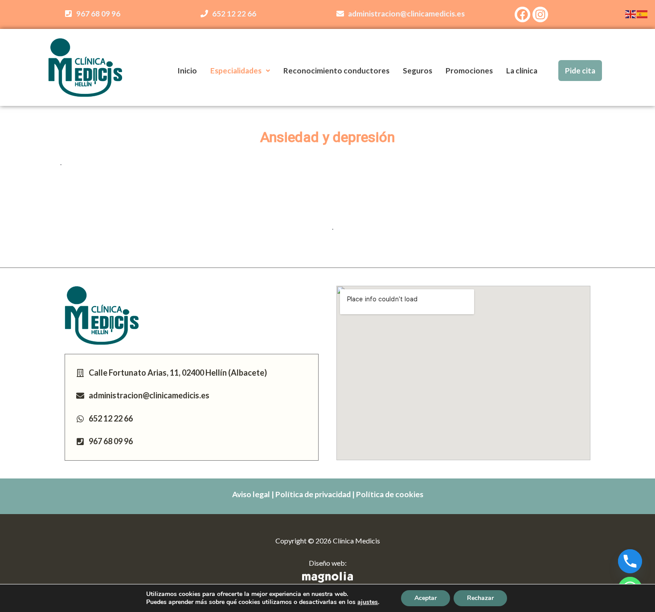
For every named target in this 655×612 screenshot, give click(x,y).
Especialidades (236, 70)
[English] (631, 13)
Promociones (469, 70)
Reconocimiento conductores (336, 70)
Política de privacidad (313, 494)
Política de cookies (389, 494)
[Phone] (630, 561)
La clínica (521, 70)
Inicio (187, 70)
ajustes (367, 602)
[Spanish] (642, 13)
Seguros (417, 70)
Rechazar (480, 598)
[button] (240, 70)
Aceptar (425, 598)
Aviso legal (251, 494)
